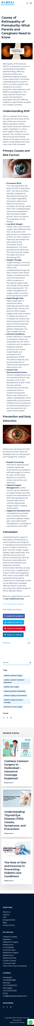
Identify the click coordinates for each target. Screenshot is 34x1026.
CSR (4, 917)
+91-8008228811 (9, 980)
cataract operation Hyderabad (14, 691)
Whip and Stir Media (17, 1022)
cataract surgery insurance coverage (13, 701)
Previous (6, 643)
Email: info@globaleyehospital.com (15, 994)
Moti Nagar (7, 988)
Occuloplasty (8, 947)
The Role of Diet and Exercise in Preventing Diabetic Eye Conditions (15, 869)
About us (6, 912)
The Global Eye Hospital (13, 604)
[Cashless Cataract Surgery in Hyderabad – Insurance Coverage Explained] (17, 747)
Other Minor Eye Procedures (15, 966)
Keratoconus (8, 945)
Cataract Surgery (10, 937)
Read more (8, 782)
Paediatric (7, 939)
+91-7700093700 (10, 985)
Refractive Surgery (10, 942)
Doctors (6, 915)
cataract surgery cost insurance (15, 695)
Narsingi (6, 983)
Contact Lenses (9, 961)
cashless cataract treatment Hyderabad (14, 681)
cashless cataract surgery (13, 675)
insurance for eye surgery (13, 707)
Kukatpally (7, 977)
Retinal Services (9, 958)
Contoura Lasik (9, 950)
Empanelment (9, 920)
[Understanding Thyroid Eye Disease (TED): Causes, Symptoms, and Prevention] (17, 798)
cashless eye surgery (11, 687)
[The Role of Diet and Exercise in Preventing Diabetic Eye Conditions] (17, 849)
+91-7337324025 (10, 991)
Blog (5, 923)
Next (29, 643)
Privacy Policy (9, 925)
